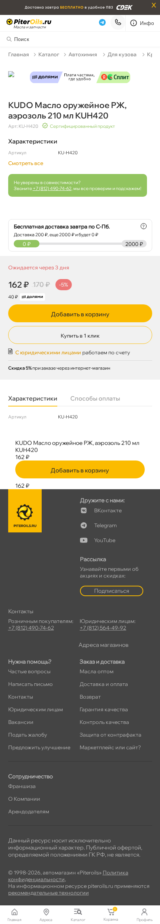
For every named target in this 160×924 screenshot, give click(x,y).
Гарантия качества (104, 709)
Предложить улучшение (39, 747)
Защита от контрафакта (110, 734)
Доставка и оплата (104, 684)
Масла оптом (96, 671)
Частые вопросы (29, 671)
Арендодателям (28, 811)
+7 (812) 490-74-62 (52, 188)
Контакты (20, 696)
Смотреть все (25, 163)
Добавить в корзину (80, 314)
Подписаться (111, 590)
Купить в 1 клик (80, 335)
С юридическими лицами (48, 352)
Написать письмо (30, 684)
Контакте (108, 510)
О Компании (24, 798)
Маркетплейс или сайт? (110, 747)
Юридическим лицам (35, 709)
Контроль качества (104, 722)
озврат (90, 696)
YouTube (104, 540)
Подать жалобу (27, 734)
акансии (20, 722)
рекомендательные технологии (48, 892)
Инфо (147, 23)
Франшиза (22, 786)
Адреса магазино (103, 644)
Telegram (105, 525)
